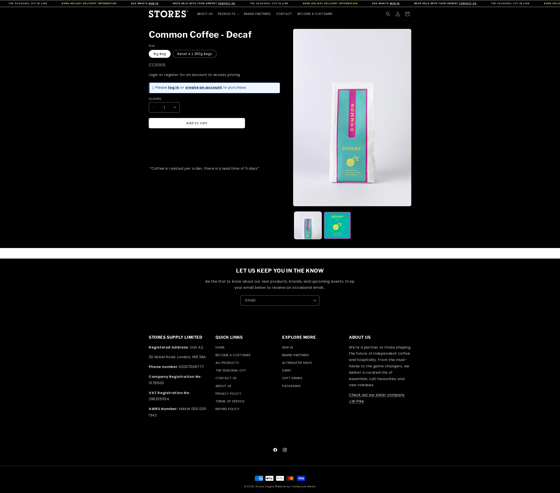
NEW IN (153, 3)
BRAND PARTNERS (295, 355)
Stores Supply (265, 486)
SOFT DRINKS (292, 378)
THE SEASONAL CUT (22, 3)
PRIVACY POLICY (228, 393)
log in (173, 87)
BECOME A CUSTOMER (232, 355)
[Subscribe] (314, 300)
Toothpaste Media (303, 486)
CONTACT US (226, 3)
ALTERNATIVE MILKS (297, 363)
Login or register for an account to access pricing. (195, 74)
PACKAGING (291, 386)
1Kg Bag (159, 54)
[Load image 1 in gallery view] (308, 225)
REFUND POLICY (227, 409)
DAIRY (286, 370)
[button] (228, 13)
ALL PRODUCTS (227, 363)
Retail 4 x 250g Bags (194, 54)
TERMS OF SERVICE (230, 401)
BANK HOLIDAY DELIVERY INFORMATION (89, 3)
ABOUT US (223, 386)
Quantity (155, 99)
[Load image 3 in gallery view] (337, 225)
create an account (203, 87)
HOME (220, 347)
